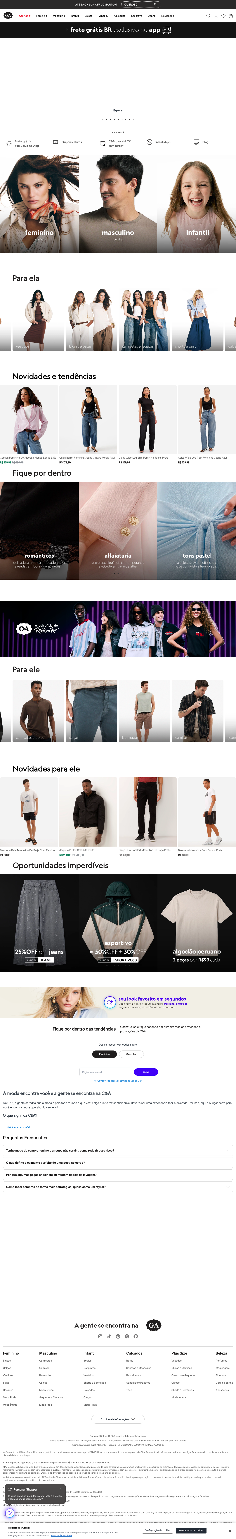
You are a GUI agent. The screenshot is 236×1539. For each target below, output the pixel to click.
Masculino (59, 15)
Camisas (44, 1367)
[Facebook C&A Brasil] (135, 1336)
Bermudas (45, 1375)
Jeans (151, 15)
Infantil (75, 15)
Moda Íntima (10, 1404)
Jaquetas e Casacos (51, 1397)
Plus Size (179, 1353)
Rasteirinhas (133, 1375)
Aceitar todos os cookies (191, 1530)
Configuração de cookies (157, 1530)
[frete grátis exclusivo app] (118, 37)
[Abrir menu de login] (216, 16)
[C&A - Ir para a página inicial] (8, 15)
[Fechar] (230, 1531)
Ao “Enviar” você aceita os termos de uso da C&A (118, 1080)
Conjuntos (90, 1367)
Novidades (167, 15)
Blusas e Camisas (181, 1367)
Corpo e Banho (224, 1382)
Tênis (129, 1389)
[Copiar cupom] (155, 4)
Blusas (7, 1360)
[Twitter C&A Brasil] (127, 1336)
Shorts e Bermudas (95, 1382)
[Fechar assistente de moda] (61, 1489)
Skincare (221, 1375)
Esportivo (136, 15)
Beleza (89, 15)
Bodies (87, 1360)
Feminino (41, 15)
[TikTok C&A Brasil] (109, 1336)
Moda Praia (9, 1397)
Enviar (146, 1072)
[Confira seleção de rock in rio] (118, 656)
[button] (208, 16)
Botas (129, 1360)
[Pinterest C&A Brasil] (118, 1336)
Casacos (8, 1389)
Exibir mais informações (115, 1419)
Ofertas (23, 15)
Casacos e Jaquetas (183, 1375)
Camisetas (45, 1360)
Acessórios (222, 1389)
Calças (7, 1367)
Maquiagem (223, 1367)
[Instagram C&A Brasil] (100, 1336)
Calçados (119, 15)
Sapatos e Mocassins (138, 1367)
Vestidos (8, 1375)
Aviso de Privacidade (61, 1535)
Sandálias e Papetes (138, 1382)
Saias (6, 1382)
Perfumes (221, 1360)
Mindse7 (103, 15)
